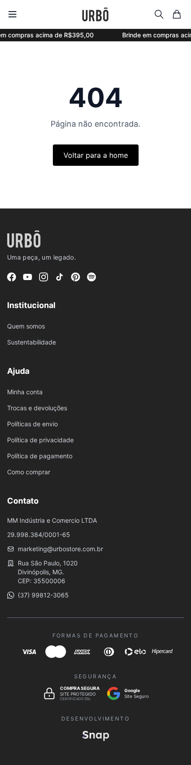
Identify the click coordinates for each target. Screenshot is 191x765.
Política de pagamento (39, 456)
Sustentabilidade (31, 342)
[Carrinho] (177, 14)
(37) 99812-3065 (43, 595)
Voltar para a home (96, 155)
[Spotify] (91, 276)
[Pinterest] (75, 276)
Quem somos (26, 326)
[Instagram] (43, 276)
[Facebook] (11, 276)
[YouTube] (27, 276)
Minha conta (25, 392)
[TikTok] (59, 276)
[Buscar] (159, 14)
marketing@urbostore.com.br (60, 549)
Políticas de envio (32, 424)
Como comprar (28, 472)
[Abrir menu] (12, 14)
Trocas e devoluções (37, 408)
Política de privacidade (40, 440)
